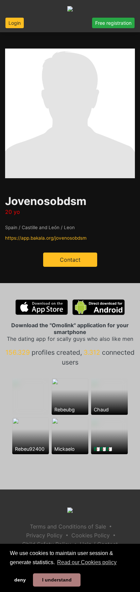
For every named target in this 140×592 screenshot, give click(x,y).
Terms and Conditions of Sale (68, 526)
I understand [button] (57, 579)
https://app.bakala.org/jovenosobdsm (46, 238)
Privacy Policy (44, 535)
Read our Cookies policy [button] (87, 562)
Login (14, 23)
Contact (70, 259)
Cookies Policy (90, 535)
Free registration (113, 23)
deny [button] (20, 579)
